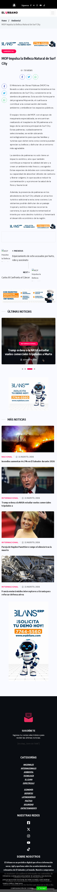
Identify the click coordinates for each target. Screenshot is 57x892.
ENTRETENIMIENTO (29, 808)
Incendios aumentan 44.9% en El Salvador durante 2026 (28, 461)
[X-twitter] (28, 829)
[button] (22, 369)
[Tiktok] (28, 849)
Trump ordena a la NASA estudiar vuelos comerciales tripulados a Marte (28, 352)
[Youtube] (28, 842)
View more (19, 883)
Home (4, 20)
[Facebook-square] (28, 822)
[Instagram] (28, 836)
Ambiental (16, 20)
